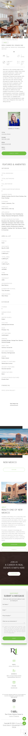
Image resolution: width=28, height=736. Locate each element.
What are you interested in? (10, 621)
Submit (14, 638)
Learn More (14, 544)
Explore (14, 469)
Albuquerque (16, 725)
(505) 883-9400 (14, 687)
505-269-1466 (6, 139)
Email (4, 610)
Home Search (7, 725)
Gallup (14, 727)
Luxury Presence (14, 716)
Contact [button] (14, 549)
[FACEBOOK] (14, 707)
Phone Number (6, 615)
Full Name (5, 604)
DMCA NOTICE (14, 697)
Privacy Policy (11, 632)
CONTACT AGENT (14, 153)
